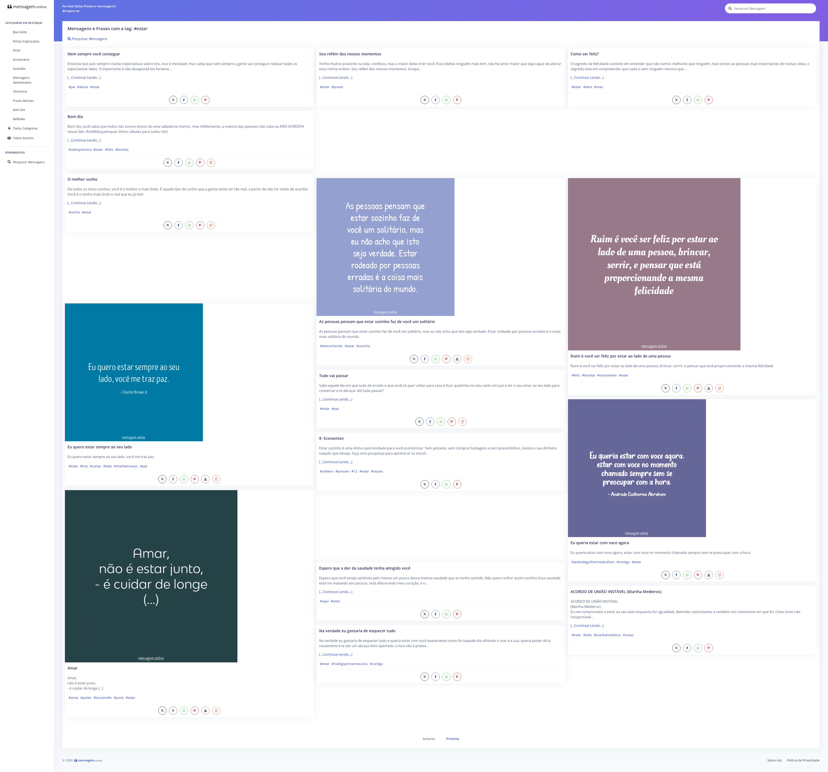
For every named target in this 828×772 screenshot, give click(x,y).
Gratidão (19, 69)
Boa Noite (20, 32)
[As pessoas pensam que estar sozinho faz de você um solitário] (386, 246)
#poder (85, 697)
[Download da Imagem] (205, 479)
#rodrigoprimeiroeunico (350, 664)
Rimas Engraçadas (26, 41)
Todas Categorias (25, 128)
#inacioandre (607, 375)
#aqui (324, 601)
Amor (17, 50)
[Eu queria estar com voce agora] (637, 467)
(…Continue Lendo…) (84, 77)
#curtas (95, 466)
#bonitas (122, 149)
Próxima (452, 739)
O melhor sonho (82, 179)
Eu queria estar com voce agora (600, 542)
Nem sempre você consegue (93, 53)
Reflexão (19, 119)
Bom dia (75, 116)
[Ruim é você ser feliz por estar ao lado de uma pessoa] (654, 263)
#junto (119, 697)
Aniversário (21, 59)
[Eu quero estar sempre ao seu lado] (134, 372)
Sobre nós (774, 760)
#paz (143, 466)
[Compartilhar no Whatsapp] (195, 100)
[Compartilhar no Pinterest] (205, 100)
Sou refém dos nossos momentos (350, 53)
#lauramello (103, 697)
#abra (587, 87)
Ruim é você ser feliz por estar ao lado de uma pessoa (621, 356)
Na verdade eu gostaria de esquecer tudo (357, 630)
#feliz (109, 149)
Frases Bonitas (23, 101)
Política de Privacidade (803, 760)
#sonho (74, 212)
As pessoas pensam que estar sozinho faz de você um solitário (377, 321)
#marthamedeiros (607, 635)
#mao (598, 87)
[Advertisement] (189, 270)
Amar (72, 668)
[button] (211, 162)
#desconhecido (331, 346)
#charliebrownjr (126, 466)
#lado (107, 466)
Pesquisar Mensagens (29, 162)
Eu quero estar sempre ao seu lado (99, 446)
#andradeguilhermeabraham (593, 562)
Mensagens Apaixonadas (22, 80)
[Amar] (151, 575)
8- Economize (331, 438)
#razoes (377, 471)
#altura (82, 87)
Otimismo (20, 91)
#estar (95, 87)
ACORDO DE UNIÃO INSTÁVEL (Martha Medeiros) (616, 591)
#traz (84, 466)
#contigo (376, 664)
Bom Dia (19, 110)
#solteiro (326, 471)
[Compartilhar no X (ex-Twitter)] (173, 100)
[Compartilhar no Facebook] (184, 100)
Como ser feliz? (585, 53)
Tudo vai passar (333, 375)
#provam (342, 471)
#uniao (628, 635)
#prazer (337, 87)
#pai (72, 87)
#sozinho (363, 346)
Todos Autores (23, 138)
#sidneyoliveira (80, 149)
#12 (354, 471)
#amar (73, 697)
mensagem (29, 6)
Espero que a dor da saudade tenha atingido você (364, 568)
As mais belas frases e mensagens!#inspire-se (89, 8)
